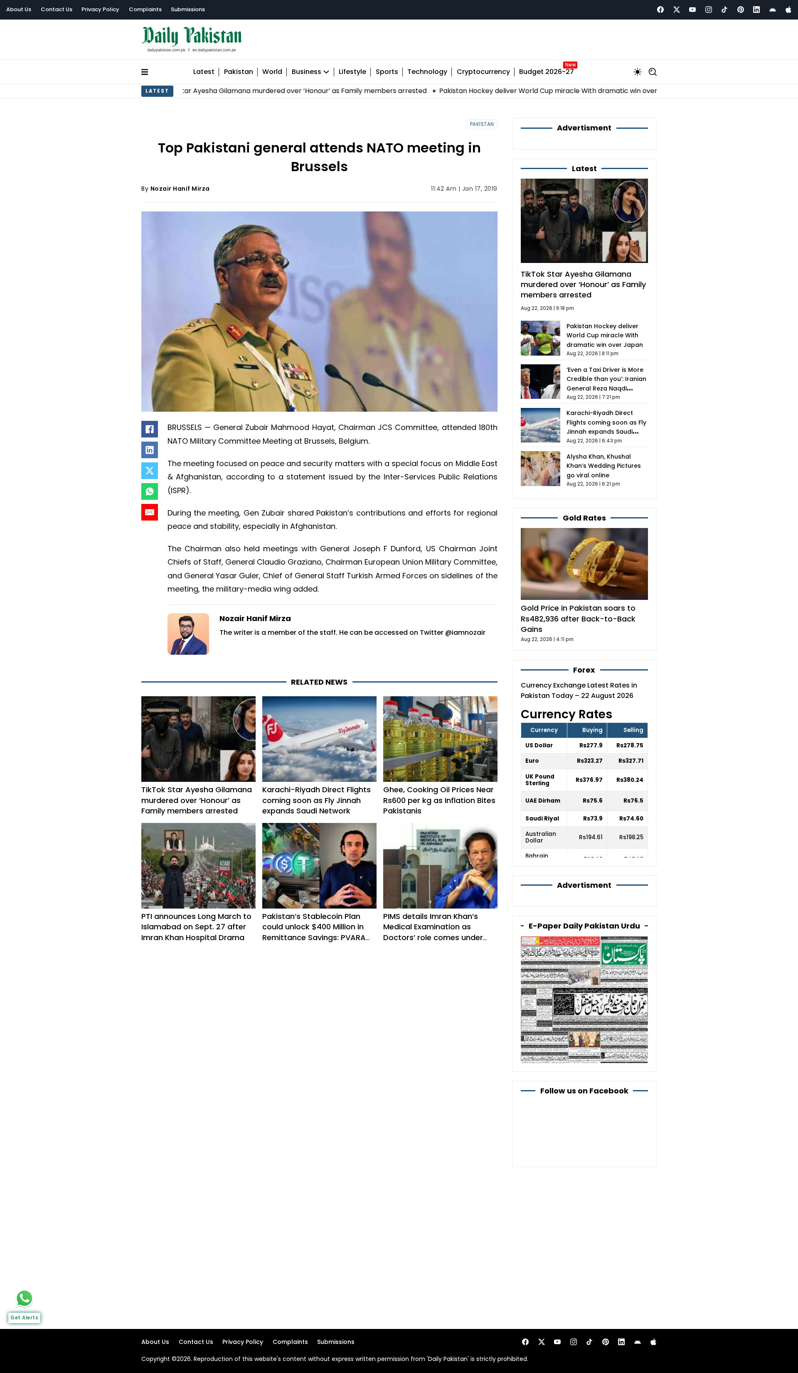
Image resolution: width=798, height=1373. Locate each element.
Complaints (145, 9)
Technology (427, 72)
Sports (387, 72)
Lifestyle (352, 72)
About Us (18, 9)
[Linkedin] (756, 9)
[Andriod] (772, 9)
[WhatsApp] (149, 491)
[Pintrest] (740, 9)
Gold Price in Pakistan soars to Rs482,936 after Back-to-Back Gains (578, 618)
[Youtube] (692, 9)
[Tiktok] (724, 9)
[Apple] (788, 9)
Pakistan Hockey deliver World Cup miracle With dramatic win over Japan (502, 91)
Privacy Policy (100, 9)
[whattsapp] (24, 1298)
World (272, 72)
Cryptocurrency (483, 72)
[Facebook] (660, 9)
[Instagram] (708, 9)
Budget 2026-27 (546, 72)
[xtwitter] (676, 9)
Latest (203, 72)
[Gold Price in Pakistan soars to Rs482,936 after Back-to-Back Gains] (584, 563)
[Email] (149, 512)
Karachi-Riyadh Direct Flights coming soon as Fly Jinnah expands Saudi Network (316, 799)
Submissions (188, 9)
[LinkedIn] (149, 450)
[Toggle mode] (638, 72)
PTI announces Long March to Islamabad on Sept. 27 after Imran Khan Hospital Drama (196, 926)
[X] (149, 470)
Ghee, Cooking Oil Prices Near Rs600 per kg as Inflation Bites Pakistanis (439, 799)
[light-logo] (194, 40)
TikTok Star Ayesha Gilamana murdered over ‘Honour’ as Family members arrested (234, 91)
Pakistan (238, 72)
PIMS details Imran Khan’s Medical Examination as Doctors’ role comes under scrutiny (433, 932)
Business (306, 72)
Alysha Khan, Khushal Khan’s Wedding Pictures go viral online (603, 465)
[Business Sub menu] (326, 72)
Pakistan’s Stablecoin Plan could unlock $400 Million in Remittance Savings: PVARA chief (314, 932)
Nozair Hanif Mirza (180, 188)
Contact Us (56, 9)
